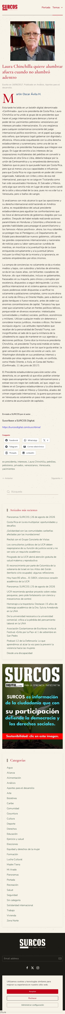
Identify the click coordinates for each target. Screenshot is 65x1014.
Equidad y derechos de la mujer (23, 849)
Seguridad (12, 895)
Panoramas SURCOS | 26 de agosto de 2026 (31, 517)
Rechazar (32, 998)
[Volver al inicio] (9, 7)
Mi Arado (12, 869)
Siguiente (55, 478)
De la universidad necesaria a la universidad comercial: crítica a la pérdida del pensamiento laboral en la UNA (31, 620)
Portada (46, 7)
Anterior (9, 478)
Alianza (11, 772)
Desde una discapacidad (19, 653)
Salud (10, 890)
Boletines (12, 798)
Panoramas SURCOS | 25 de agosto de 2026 (31, 586)
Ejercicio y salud (15, 839)
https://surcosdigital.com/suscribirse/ (21, 427)
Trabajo (11, 910)
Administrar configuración (32, 1005)
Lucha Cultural (14, 859)
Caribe (10, 803)
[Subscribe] (60, 958)
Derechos (12, 829)
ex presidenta (9, 461)
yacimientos (8, 469)
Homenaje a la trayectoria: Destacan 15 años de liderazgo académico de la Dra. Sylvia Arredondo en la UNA (32, 607)
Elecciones (12, 844)
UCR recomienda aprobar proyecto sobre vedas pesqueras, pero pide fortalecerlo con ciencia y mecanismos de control (31, 595)
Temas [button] (56, 7)
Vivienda (11, 915)
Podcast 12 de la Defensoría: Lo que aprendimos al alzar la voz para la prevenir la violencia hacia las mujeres (30, 644)
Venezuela (44, 465)
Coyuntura (12, 813)
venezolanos (31, 465)
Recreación (12, 885)
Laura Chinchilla (37, 461)
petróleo (51, 461)
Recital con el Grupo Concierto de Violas (28, 539)
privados (18, 465)
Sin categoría (13, 900)
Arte (9, 793)
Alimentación (14, 778)
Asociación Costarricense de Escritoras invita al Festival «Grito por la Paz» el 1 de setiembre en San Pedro (31, 632)
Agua (10, 767)
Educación (12, 834)
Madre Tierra (13, 864)
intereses (22, 461)
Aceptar (32, 991)
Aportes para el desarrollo (20, 788)
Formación (12, 854)
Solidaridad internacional (20, 905)
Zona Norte (13, 920)
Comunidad (13, 808)
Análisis (40, 84)
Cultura (11, 818)
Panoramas (13, 874)
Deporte (11, 823)
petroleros (7, 465)
